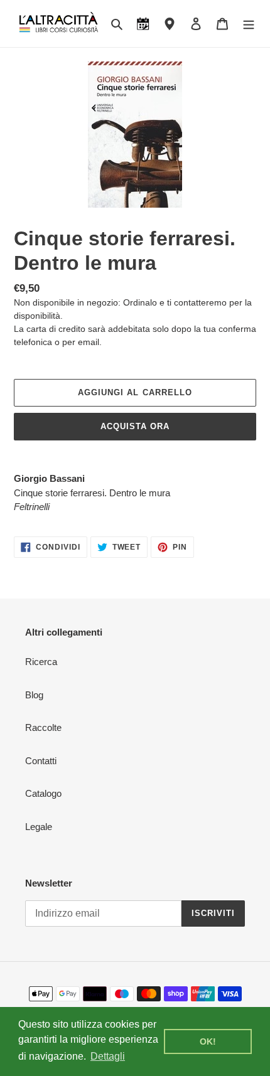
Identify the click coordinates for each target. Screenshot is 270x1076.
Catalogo (43, 793)
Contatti (41, 760)
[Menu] (248, 23)
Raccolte (43, 727)
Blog (34, 695)
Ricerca (41, 661)
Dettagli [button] (107, 1056)
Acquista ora (135, 426)
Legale (38, 826)
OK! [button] (208, 1041)
